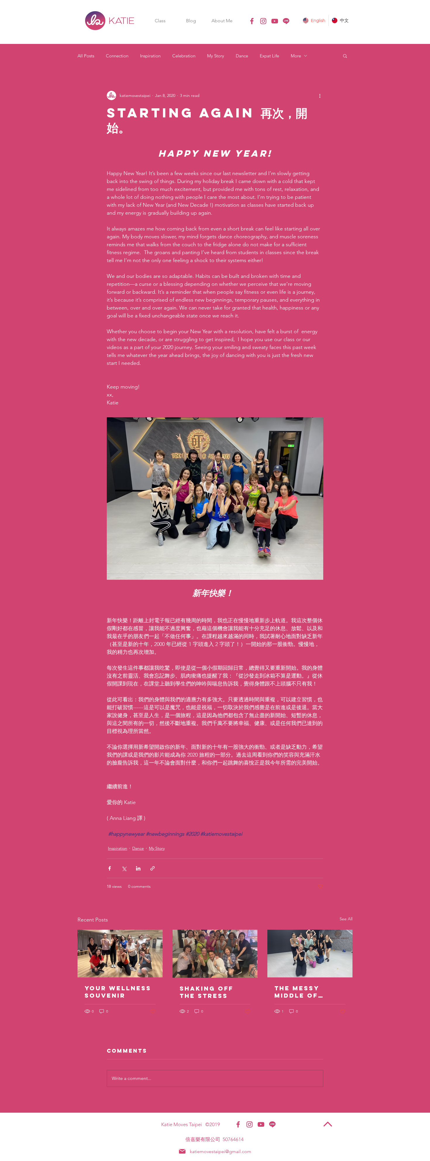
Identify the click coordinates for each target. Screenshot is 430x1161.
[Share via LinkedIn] (138, 868)
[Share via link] (152, 868)
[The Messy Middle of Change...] (309, 953)
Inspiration (150, 56)
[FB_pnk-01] (252, 21)
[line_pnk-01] (286, 21)
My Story (215, 56)
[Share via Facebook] (109, 868)
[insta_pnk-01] (263, 21)
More (296, 56)
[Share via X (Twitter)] (124, 868)
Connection (117, 56)
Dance (242, 56)
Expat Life (269, 56)
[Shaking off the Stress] (215, 954)
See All (346, 918)
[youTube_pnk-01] (275, 21)
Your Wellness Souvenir (118, 991)
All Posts (86, 56)
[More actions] (319, 95)
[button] (160, 21)
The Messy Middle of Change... (296, 991)
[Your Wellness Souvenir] (120, 953)
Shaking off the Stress (206, 992)
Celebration (183, 56)
